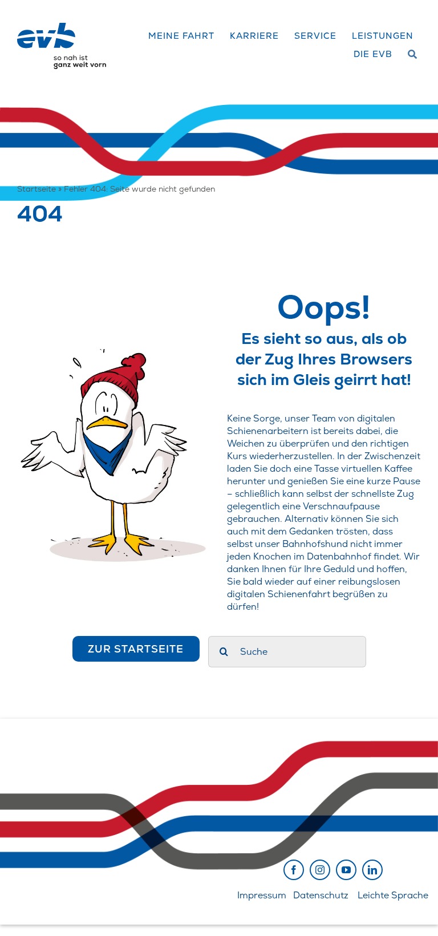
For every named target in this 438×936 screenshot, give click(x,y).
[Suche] (412, 55)
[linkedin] (372, 870)
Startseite (36, 189)
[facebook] (293, 870)
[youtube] (346, 870)
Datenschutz (320, 895)
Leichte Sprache (393, 895)
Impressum (261, 895)
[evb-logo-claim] (61, 27)
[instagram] (320, 870)
